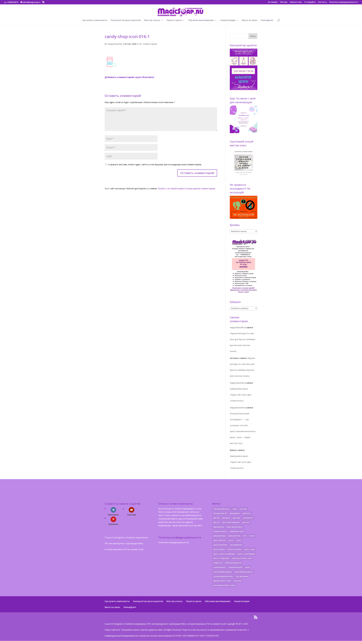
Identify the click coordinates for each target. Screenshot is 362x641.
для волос (247, 513)
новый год (217, 563)
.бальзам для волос (221, 509)
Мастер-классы (152, 20)
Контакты (322, 2)
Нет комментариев (148, 44)
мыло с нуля (249, 549)
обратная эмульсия (233, 563)
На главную (272, 2)
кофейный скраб (237, 531)
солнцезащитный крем (223, 576)
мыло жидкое (219, 549)
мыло (239, 540)
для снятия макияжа (231, 522)
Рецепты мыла (174, 20)
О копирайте (310, 2)
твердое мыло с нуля (222, 581)
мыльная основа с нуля (242, 558)
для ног (216, 522)
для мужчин (248, 518)
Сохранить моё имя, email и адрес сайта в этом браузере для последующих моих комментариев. (155, 164)
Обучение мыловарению (201, 20)
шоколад (237, 581)
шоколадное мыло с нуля (224, 585)
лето (245, 536)
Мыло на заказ (249, 20)
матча (231, 540)
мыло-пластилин (220, 545)
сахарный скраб (235, 567)
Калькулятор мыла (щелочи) (126, 20)
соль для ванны (242, 576)
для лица (236, 518)
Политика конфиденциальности (343, 2)
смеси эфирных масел (243, 572)
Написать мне (296, 2)
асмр (234, 509)
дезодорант (235, 513)
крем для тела (234, 536)
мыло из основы (234, 549)
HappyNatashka (115, 44)
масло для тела (219, 540)
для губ (216, 518)
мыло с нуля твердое (246, 554)
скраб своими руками (222, 572)
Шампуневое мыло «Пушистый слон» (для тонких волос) (240, 394)
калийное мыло (220, 531)
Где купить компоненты (94, 20)
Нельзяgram (267, 20)
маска (251, 536)
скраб (247, 567)
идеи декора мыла (235, 527)
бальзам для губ (220, 513)
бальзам (243, 509)
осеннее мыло (219, 567)
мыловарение (236, 545)
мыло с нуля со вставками (224, 554)
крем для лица (219, 536)
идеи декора (218, 527)
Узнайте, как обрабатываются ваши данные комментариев (186, 188)
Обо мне (283, 2)
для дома (226, 518)
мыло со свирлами (221, 558)
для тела (245, 522)
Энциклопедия (227, 20)
